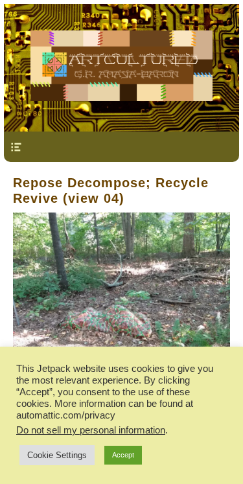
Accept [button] (123, 455)
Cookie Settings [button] (57, 455)
